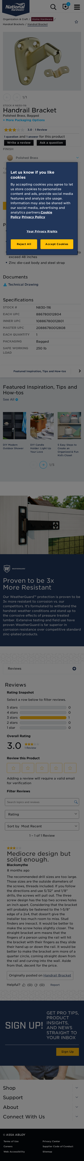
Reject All (24, 244)
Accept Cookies (56, 244)
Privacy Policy (33, 217)
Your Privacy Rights (42, 231)
